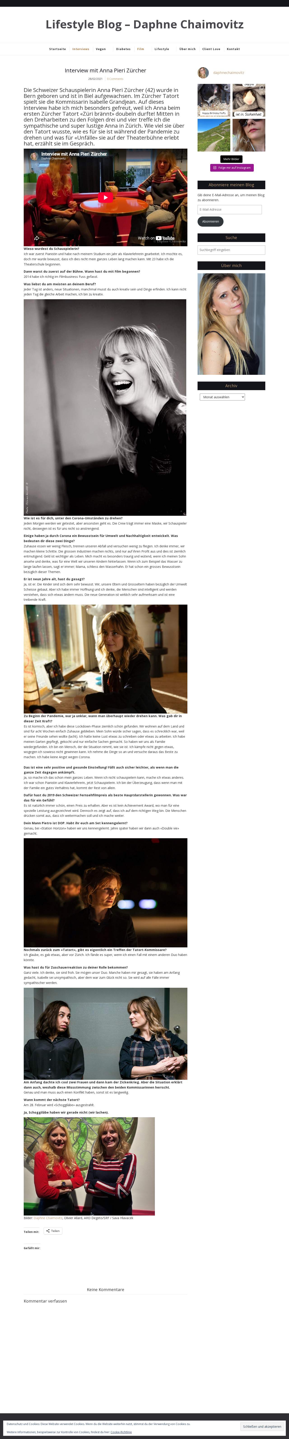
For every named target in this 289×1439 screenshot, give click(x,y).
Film (140, 49)
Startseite (57, 49)
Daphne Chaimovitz (48, 1218)
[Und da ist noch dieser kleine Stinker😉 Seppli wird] (249, 100)
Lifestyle (162, 49)
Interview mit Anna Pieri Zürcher (105, 70)
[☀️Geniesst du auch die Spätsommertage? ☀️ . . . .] (249, 135)
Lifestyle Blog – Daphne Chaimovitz (145, 24)
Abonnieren (210, 221)
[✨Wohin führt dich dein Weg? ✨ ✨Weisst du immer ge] (214, 135)
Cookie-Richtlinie (121, 1432)
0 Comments (115, 79)
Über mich (187, 49)
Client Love (211, 49)
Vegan (101, 49)
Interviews (80, 49)
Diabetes (123, 49)
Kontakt (233, 49)
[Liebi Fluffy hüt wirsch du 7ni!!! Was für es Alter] (214, 100)
